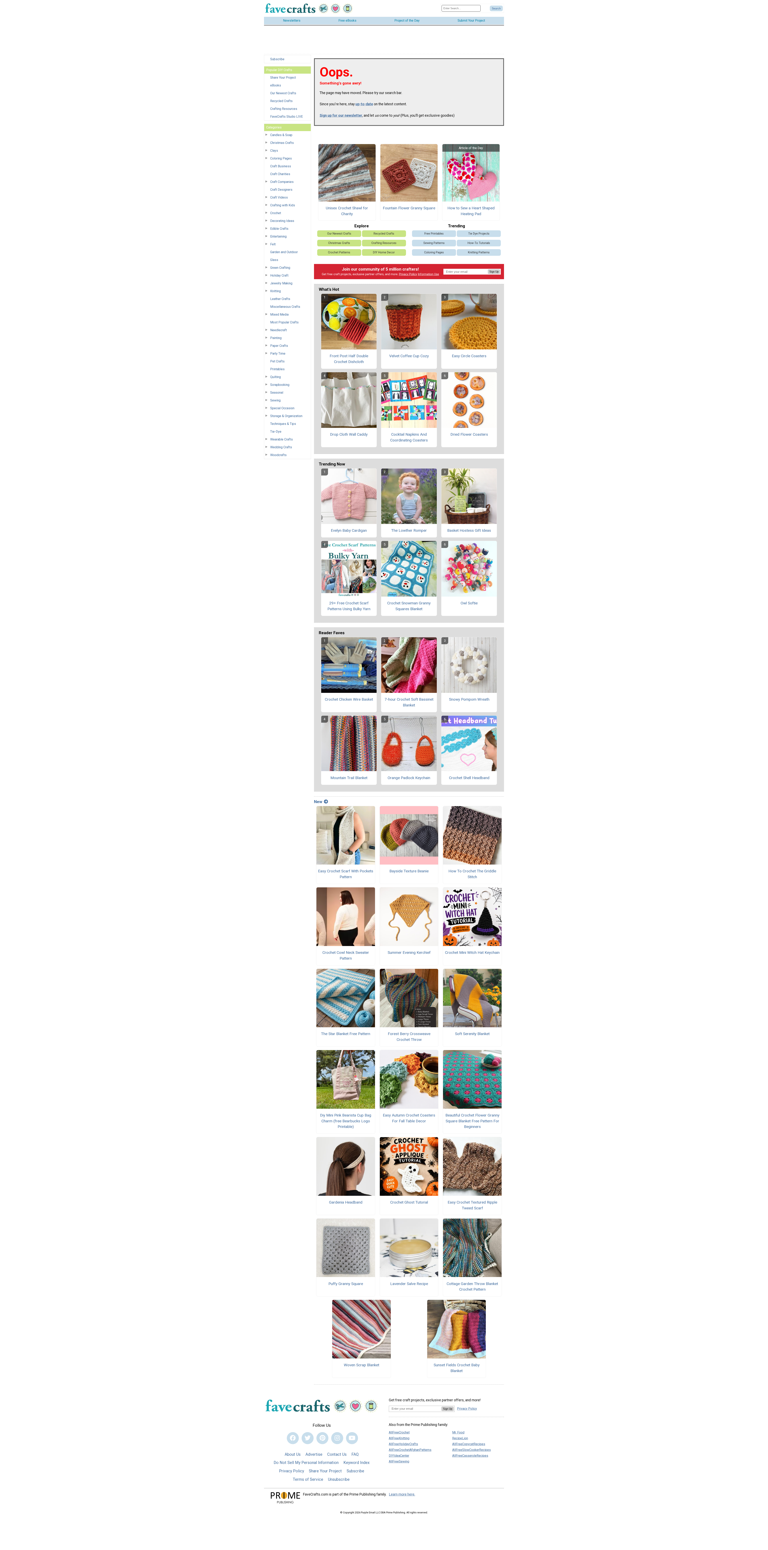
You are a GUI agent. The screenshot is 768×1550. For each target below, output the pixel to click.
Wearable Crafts (281, 439)
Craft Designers (281, 190)
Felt (273, 244)
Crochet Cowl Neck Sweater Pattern (345, 955)
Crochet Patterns (339, 252)
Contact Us (337, 1454)
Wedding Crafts (281, 447)
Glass (274, 260)
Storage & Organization (286, 416)
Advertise (313, 1454)
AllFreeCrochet (399, 1432)
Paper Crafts (279, 346)
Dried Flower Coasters (469, 434)
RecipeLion (460, 1438)
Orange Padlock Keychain (409, 778)
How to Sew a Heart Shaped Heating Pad (471, 211)
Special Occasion (282, 408)
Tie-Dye (275, 431)
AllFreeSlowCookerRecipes (471, 1450)
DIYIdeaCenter (399, 1456)
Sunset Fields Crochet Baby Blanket (457, 1368)
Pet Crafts (277, 361)
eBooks (275, 85)
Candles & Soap (281, 135)
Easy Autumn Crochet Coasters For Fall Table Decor (409, 1118)
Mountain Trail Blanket (348, 778)
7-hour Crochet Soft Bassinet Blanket (409, 702)
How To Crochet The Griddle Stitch (472, 874)
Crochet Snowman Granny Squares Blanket (409, 606)
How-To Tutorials (479, 243)
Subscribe (277, 59)
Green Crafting (280, 268)
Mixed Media (279, 314)
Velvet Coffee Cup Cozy (409, 356)
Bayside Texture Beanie (409, 871)
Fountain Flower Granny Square (409, 208)
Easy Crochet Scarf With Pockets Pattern (345, 874)
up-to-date (364, 104)
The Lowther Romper (409, 530)
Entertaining (278, 236)
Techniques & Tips (283, 424)
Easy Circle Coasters (469, 356)
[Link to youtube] (352, 1438)
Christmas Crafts (282, 143)
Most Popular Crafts (284, 322)
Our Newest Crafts (283, 93)
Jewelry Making (281, 283)
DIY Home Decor (384, 252)
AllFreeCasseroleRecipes (470, 1456)
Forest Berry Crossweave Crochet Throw (409, 1036)
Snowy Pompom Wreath (469, 699)
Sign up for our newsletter (341, 115)
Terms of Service (308, 1479)
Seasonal (276, 392)
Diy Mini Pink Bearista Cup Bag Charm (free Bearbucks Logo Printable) (345, 1121)
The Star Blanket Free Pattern (345, 1033)
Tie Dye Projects (478, 233)
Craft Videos (279, 197)
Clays (274, 150)
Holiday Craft (279, 275)
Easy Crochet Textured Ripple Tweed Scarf (472, 1205)
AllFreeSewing (399, 1461)
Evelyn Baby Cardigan (349, 530)
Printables (277, 369)
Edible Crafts (279, 229)
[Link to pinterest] (322, 1438)
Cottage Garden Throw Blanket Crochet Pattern (472, 1286)
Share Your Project (283, 77)
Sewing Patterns (434, 243)
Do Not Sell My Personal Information (306, 1462)
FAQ (355, 1454)
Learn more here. (402, 1494)
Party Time (277, 353)
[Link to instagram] (337, 1438)
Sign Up (494, 271)
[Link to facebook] (293, 1438)
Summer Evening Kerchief (409, 952)
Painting (276, 338)
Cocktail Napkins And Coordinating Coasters (409, 437)
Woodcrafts (278, 455)
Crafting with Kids (282, 205)
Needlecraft (278, 330)
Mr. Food (458, 1432)
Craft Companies (282, 182)
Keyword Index (356, 1462)
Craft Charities (280, 174)
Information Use (428, 274)
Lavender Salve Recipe (409, 1283)
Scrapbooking (279, 385)
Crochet (275, 213)
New (318, 801)
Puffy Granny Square (345, 1283)
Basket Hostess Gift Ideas (469, 530)
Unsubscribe (339, 1479)
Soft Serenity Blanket (472, 1033)
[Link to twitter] (308, 1438)
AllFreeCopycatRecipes (468, 1444)
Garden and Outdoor (284, 252)
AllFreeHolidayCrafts (403, 1444)
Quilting (275, 377)
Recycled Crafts (281, 101)
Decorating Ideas (282, 221)
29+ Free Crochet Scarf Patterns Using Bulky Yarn (348, 606)
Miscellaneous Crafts (285, 307)
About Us (293, 1454)
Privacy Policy (408, 274)
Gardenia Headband (345, 1202)
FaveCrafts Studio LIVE (286, 116)
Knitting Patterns (479, 252)
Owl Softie (469, 603)
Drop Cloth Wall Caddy (349, 434)
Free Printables (434, 233)
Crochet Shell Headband (469, 778)
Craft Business (280, 166)
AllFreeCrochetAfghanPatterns (410, 1450)
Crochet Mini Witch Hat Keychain (472, 952)
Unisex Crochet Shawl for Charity (347, 211)
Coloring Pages (281, 158)
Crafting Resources (283, 109)
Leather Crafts (280, 299)
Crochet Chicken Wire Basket (349, 699)
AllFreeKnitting (399, 1438)
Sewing (275, 400)
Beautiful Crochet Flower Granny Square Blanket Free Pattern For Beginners (472, 1121)
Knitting (275, 291)
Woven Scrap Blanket (361, 1365)
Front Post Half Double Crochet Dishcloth (349, 359)
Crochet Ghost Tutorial (409, 1202)
